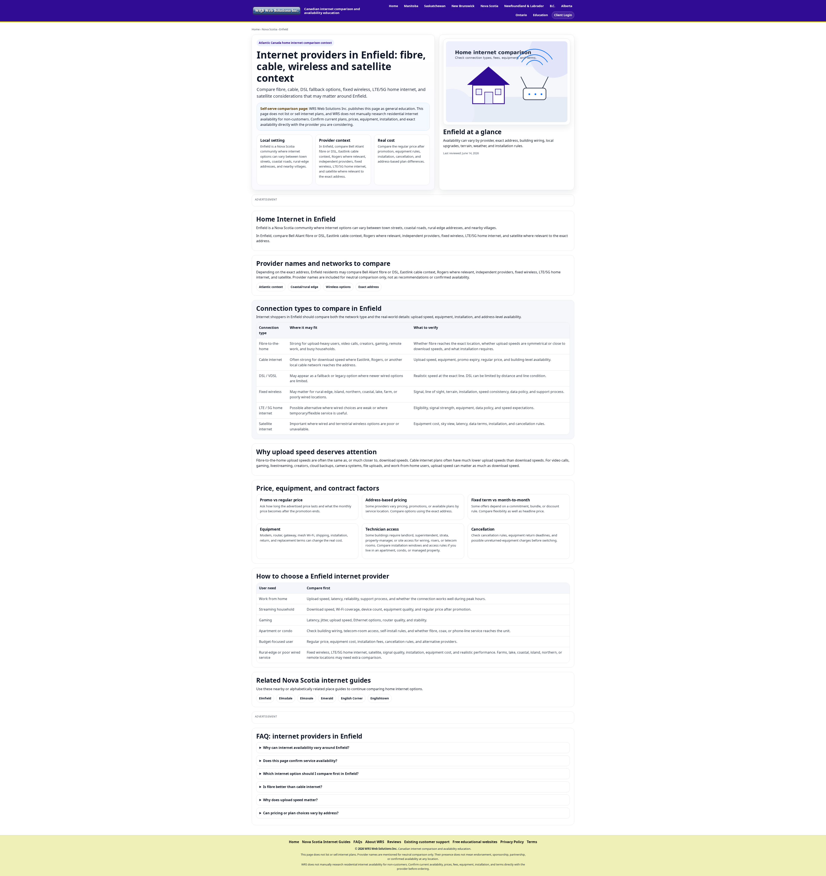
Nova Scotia (489, 6)
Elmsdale (285, 698)
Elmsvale (306, 698)
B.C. (552, 6)
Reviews (394, 841)
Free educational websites (475, 841)
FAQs (357, 841)
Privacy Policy (512, 841)
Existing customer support (427, 841)
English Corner (352, 698)
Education (540, 15)
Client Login (563, 15)
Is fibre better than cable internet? (292, 786)
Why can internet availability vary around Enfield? (306, 747)
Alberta (566, 6)
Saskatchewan (434, 6)
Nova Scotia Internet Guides (326, 841)
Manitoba (411, 6)
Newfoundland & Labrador (524, 6)
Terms (532, 841)
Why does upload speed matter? (290, 799)
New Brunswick (463, 6)
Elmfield (265, 698)
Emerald (327, 698)
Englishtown (379, 698)
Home (393, 6)
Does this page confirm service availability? (300, 760)
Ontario (521, 15)
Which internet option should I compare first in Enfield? (311, 773)
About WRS (374, 841)
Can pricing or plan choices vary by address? (301, 813)
